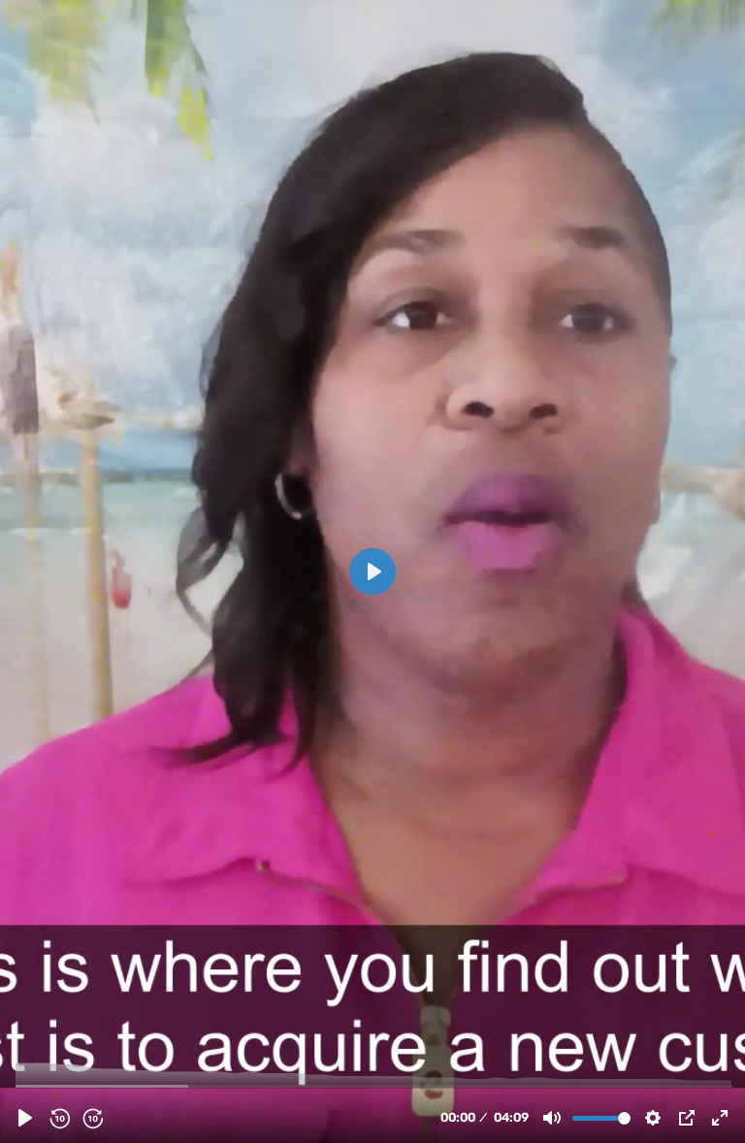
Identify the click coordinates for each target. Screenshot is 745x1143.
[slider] (374, 1085)
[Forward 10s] (92, 1117)
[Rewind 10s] (59, 1117)
